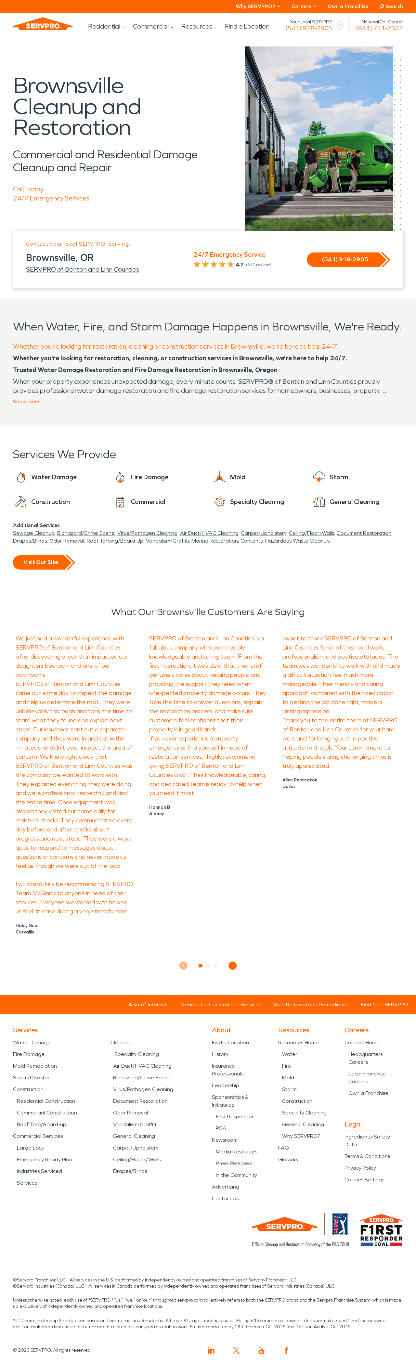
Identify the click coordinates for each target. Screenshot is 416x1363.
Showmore (26, 401)
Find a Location (247, 26)
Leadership (225, 1085)
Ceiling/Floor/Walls (311, 533)
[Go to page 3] (215, 965)
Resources (196, 26)
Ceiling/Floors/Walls (137, 1159)
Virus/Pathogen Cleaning (147, 533)
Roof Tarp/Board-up (41, 1124)
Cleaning (121, 1042)
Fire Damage (29, 1054)
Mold (288, 1077)
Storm (289, 1089)
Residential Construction (46, 1101)
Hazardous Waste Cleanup (297, 541)
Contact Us (225, 1198)
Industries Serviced (39, 1171)
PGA (221, 1128)
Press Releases (234, 1163)
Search (394, 6)
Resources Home (298, 1042)
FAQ (283, 1148)
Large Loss (30, 1148)
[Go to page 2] (208, 965)
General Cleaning (134, 1136)
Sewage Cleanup (34, 533)
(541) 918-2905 (308, 28)
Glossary (288, 1159)
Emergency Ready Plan (44, 1159)
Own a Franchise (348, 6)
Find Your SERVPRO (384, 1004)
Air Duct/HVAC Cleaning (209, 533)
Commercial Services (38, 1136)
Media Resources (236, 1152)
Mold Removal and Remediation (311, 1004)
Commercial (151, 26)
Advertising (225, 1187)
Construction (28, 1089)
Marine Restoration (214, 541)
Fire (286, 1066)
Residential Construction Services (221, 1004)
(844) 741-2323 (379, 28)
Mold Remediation (35, 1066)
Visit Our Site (40, 562)
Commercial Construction (47, 1113)
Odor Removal (66, 541)
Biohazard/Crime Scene (86, 533)
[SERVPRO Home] (43, 23)
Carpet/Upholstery (263, 533)
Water (289, 1054)
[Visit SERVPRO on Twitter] (236, 1350)
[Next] (233, 965)
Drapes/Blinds (30, 541)
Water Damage (32, 1042)
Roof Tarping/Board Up (115, 541)
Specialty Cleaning (136, 1054)
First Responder (235, 1116)
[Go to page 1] (200, 965)
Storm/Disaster (31, 1077)
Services (27, 1183)
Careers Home (362, 1042)
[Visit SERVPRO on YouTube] (261, 1350)
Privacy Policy (360, 1168)
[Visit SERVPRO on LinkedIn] (211, 1350)
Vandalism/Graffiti (167, 541)
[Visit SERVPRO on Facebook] (286, 1350)
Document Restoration (364, 533)
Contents (251, 541)
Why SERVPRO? (301, 1136)
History (220, 1054)
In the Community (236, 1175)
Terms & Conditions (367, 1156)
